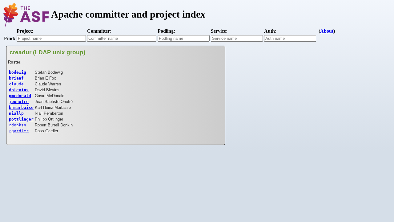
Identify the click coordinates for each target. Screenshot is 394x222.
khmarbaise (21, 107)
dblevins (19, 90)
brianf (16, 78)
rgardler (19, 131)
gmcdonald (20, 95)
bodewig (17, 72)
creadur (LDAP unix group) (47, 52)
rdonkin (17, 125)
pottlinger (21, 119)
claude (16, 84)
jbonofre (19, 101)
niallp (16, 113)
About (326, 31)
